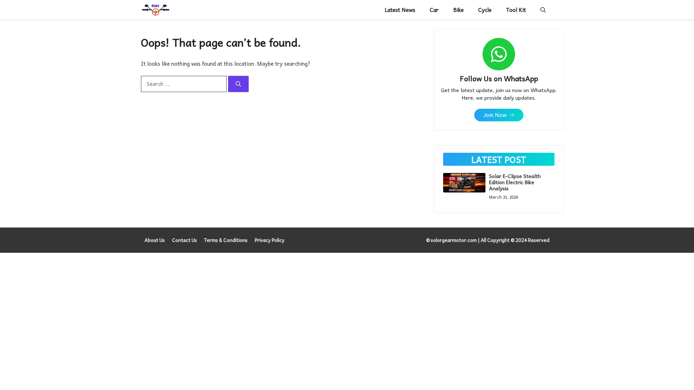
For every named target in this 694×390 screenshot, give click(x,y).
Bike (458, 9)
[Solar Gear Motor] (155, 10)
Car (434, 9)
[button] (543, 10)
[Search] (238, 84)
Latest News (400, 9)
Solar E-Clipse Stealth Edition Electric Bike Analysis (515, 182)
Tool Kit (516, 9)
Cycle (485, 9)
